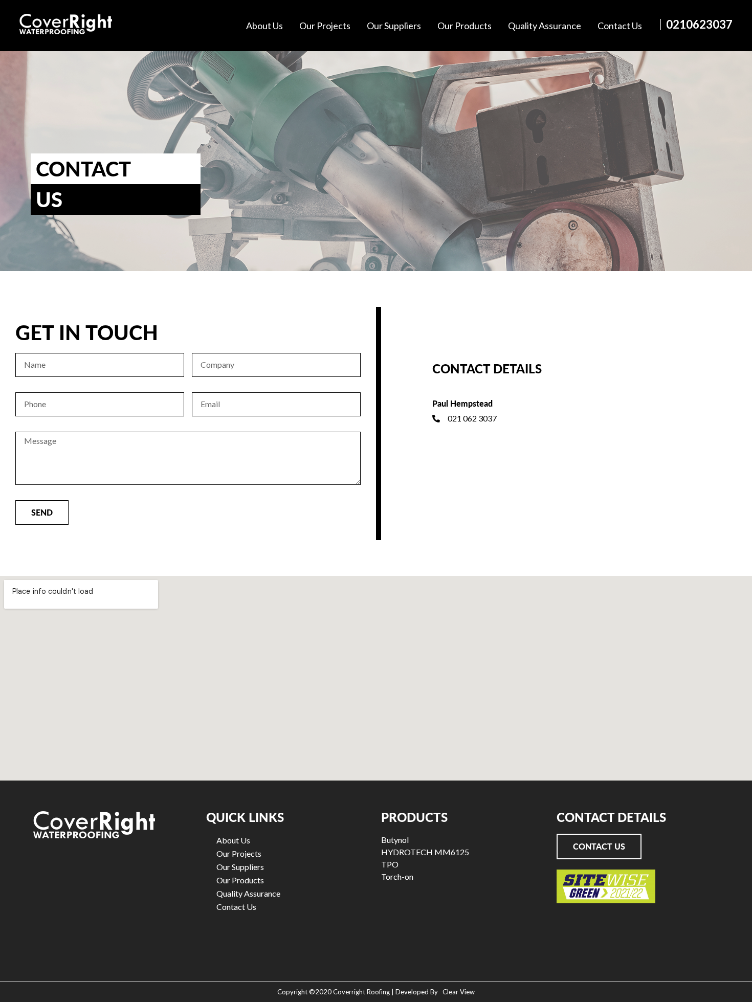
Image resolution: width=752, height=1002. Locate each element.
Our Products (464, 25)
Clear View (457, 992)
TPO (390, 864)
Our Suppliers (394, 25)
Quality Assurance (544, 25)
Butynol (395, 839)
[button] (599, 846)
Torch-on (397, 876)
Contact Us (620, 25)
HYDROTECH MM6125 (425, 852)
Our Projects (324, 25)
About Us (264, 25)
